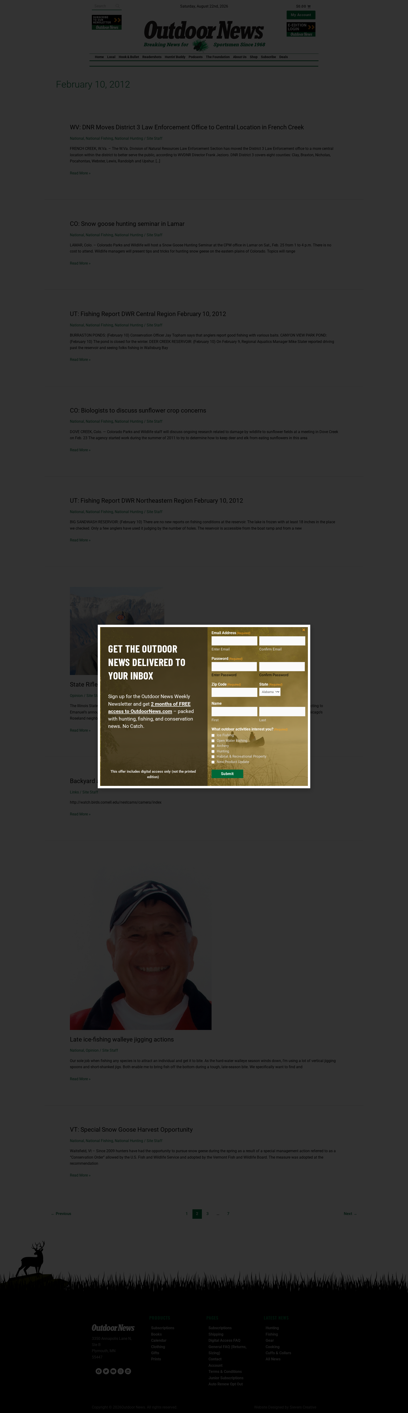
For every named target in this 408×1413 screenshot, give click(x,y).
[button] (304, 630)
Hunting (223, 751)
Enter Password (224, 675)
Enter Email (221, 649)
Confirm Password (273, 675)
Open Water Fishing (232, 740)
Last (262, 720)
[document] (204, 706)
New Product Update (233, 762)
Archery (223, 746)
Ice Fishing (225, 735)
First (215, 720)
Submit (227, 774)
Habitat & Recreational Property (241, 756)
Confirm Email (270, 649)
